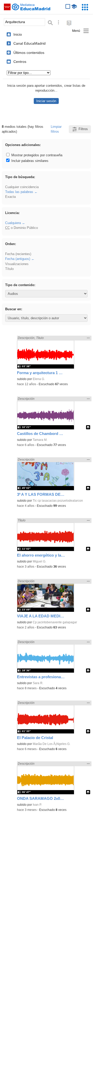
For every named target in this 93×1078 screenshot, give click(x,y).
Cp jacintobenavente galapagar (55, 622)
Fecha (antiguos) (17, 259)
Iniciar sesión (46, 101)
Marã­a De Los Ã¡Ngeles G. (51, 743)
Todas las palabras (19, 192)
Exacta (10, 197)
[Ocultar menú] (80, 31)
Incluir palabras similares (29, 161)
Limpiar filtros (56, 129)
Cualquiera (13, 223)
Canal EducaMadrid (29, 43)
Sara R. (38, 683)
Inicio (17, 34)
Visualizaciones (17, 264)
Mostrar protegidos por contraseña (36, 155)
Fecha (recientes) (18, 254)
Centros (19, 62)
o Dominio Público (21, 228)
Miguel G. (39, 561)
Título (9, 269)
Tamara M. (40, 439)
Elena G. (39, 379)
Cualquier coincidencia (22, 187)
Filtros (83, 129)
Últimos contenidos (28, 53)
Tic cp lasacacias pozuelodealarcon (58, 500)
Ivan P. (37, 804)
